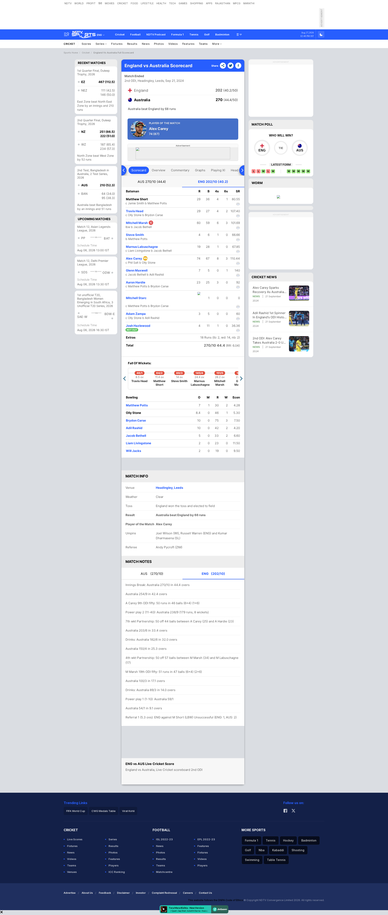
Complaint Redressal (164, 892)
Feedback (105, 892)
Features (188, 43)
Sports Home (71, 52)
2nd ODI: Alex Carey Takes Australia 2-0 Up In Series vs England (269, 340)
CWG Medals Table (104, 811)
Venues (72, 871)
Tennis (193, 34)
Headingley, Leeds (169, 488)
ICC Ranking (117, 871)
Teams (203, 43)
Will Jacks (133, 451)
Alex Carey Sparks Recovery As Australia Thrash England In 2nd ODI (269, 290)
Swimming (252, 860)
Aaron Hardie (135, 282)
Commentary (180, 170)
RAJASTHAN (222, 3)
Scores (86, 43)
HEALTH (161, 3)
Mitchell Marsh (139, 223)
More (216, 43)
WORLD (79, 3)
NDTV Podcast (156, 34)
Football (135, 34)
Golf (207, 34)
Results (132, 43)
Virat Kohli (128, 811)
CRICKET (122, 3)
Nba (262, 850)
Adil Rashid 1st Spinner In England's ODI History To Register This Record (270, 315)
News (146, 43)
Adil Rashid (134, 428)
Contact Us (205, 892)
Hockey (288, 840)
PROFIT (91, 3)
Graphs (200, 170)
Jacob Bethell (136, 436)
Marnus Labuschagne (142, 247)
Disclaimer (123, 892)
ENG (213, 182)
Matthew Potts (137, 405)
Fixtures (117, 43)
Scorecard (138, 170)
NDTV (68, 3)
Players (114, 865)
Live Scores (74, 839)
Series (100, 43)
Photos (159, 43)
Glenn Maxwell (137, 270)
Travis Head (134, 211)
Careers (188, 892)
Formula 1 (177, 34)
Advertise (70, 892)
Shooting (298, 850)
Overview (158, 170)
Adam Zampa (136, 314)
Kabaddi (278, 850)
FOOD (134, 3)
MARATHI (248, 3)
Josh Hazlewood (138, 326)
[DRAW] (280, 148)
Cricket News (264, 277)
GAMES (183, 3)
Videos (173, 43)
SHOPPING (196, 3)
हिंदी (100, 3)
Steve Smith (135, 235)
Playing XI (218, 170)
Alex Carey (136, 258)
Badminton (222, 34)
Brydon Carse (136, 420)
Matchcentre (164, 871)
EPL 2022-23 (206, 839)
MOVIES (109, 3)
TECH (172, 3)
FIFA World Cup (75, 811)
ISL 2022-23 (164, 839)
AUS (152, 182)
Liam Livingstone (138, 443)
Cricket (119, 34)
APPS (209, 3)
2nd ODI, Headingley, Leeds (144, 81)
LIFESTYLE (147, 3)
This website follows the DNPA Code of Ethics (216, 900)
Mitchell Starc (136, 298)
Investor (141, 892)
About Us (87, 892)
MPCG (236, 3)
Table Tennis (276, 860)
